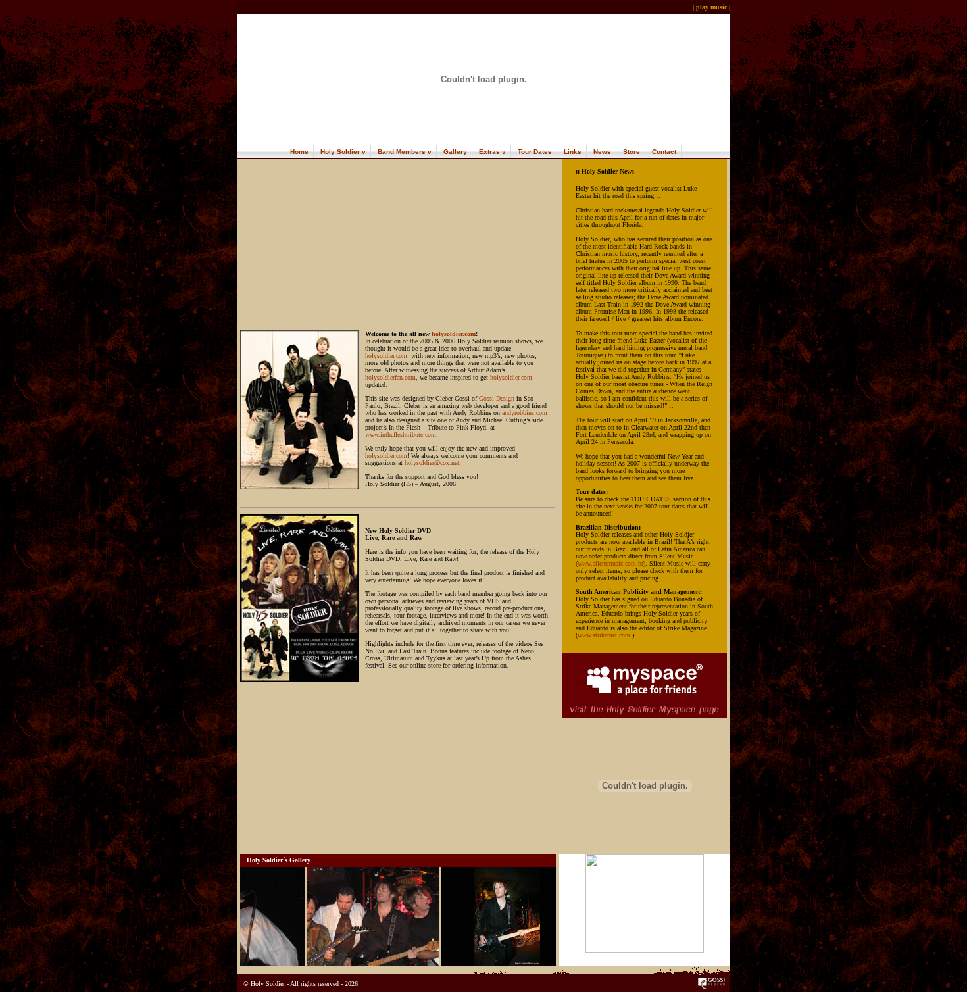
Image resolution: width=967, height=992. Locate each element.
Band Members (402, 151)
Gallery (455, 151)
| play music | (711, 7)
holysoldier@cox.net (432, 462)
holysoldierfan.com (390, 377)
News (602, 151)
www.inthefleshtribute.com (400, 434)
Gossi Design (496, 398)
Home (299, 151)
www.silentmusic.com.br (610, 563)
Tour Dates (535, 151)
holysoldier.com (454, 333)
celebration (386, 341)
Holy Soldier (340, 151)
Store (631, 151)
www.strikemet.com (604, 635)
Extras (489, 151)
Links (573, 151)
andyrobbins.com (524, 412)
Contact (664, 151)
